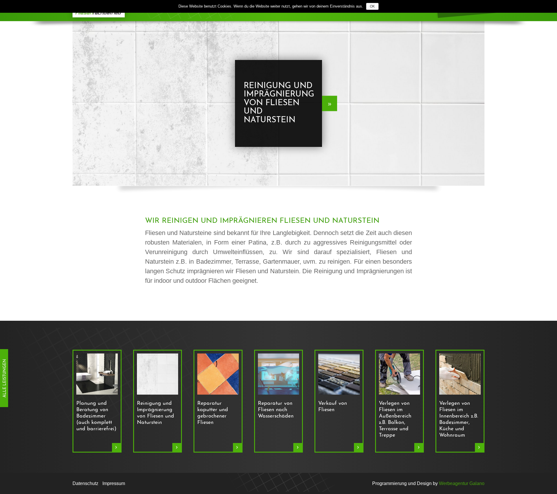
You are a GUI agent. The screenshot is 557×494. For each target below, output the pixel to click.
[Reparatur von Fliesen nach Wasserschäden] (278, 374)
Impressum (113, 483)
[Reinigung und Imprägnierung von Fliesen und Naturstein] (157, 374)
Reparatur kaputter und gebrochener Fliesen (212, 413)
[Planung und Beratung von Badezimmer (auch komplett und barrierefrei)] (97, 374)
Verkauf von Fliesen (332, 407)
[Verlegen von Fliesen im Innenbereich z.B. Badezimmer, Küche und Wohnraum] (459, 374)
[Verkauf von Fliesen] (339, 374)
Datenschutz (85, 483)
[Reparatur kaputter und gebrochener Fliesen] (218, 374)
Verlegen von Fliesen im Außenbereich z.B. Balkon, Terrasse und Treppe (395, 419)
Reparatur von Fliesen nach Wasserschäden (276, 410)
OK (372, 6)
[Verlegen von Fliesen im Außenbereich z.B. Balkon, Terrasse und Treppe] (399, 374)
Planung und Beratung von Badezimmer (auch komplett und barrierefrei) (96, 416)
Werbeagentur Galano (461, 483)
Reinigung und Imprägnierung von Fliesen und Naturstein (155, 413)
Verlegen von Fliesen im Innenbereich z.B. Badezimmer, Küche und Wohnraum (458, 419)
